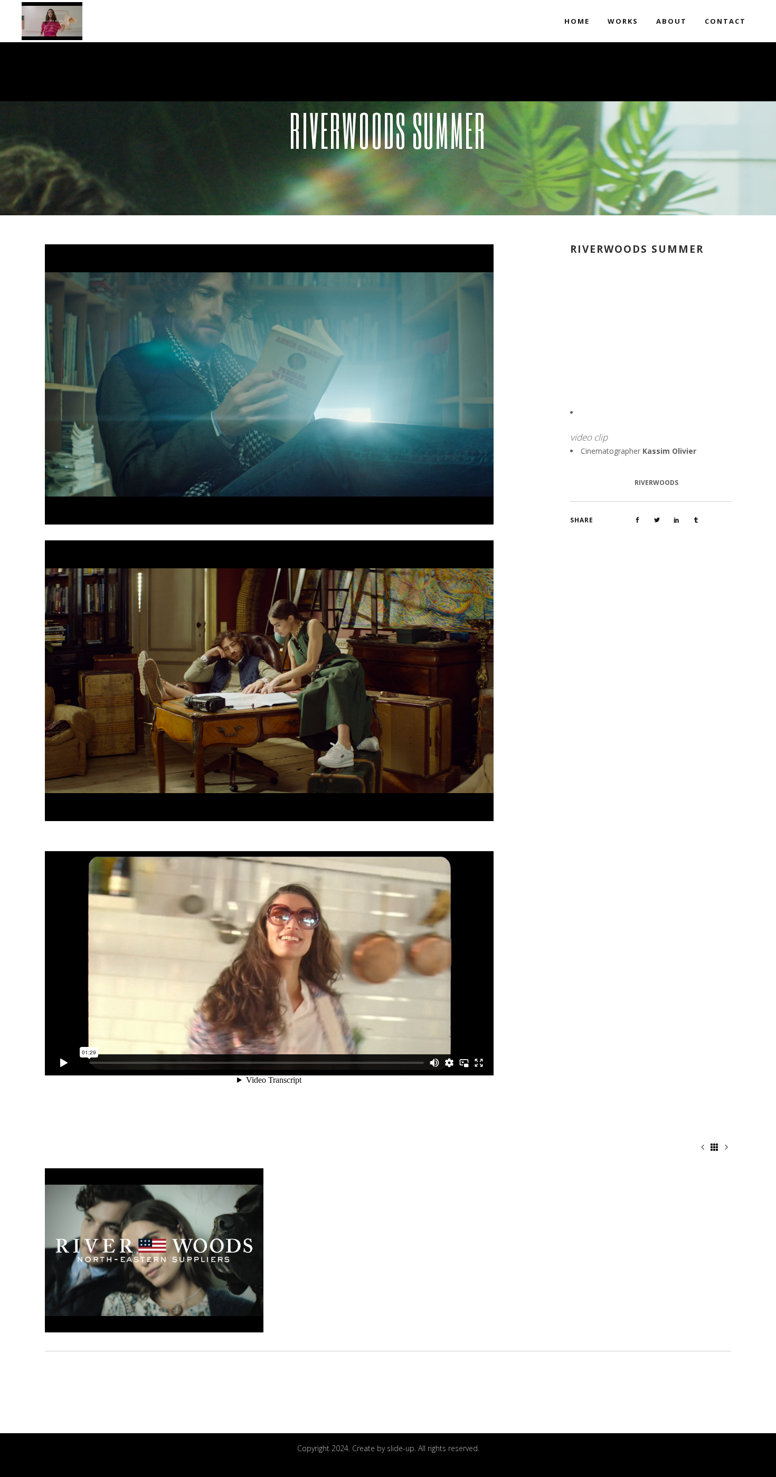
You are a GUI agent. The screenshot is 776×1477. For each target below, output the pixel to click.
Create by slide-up (383, 1448)
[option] (154, 1250)
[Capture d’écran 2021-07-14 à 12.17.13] (269, 383)
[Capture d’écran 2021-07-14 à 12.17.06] (269, 680)
